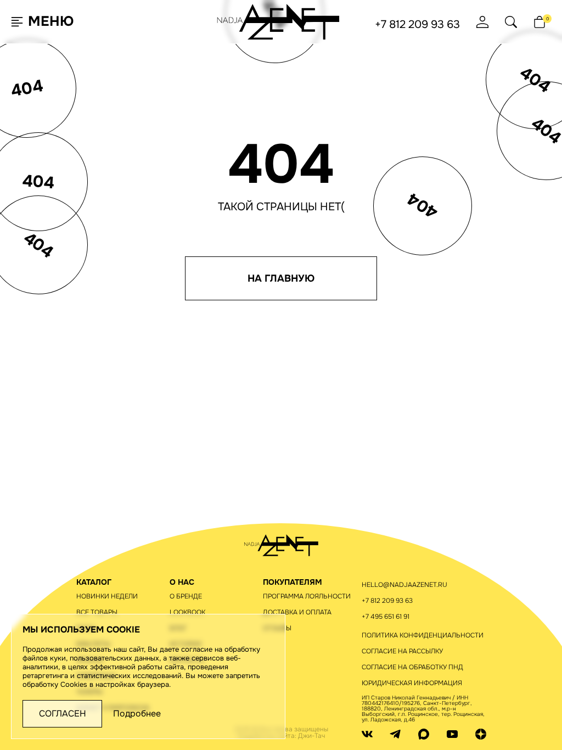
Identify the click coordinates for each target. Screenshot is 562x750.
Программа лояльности (307, 596)
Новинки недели (107, 596)
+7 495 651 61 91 (385, 616)
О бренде (186, 596)
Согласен (62, 713)
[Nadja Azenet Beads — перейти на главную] (278, 21)
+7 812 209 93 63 (417, 24)
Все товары (96, 612)
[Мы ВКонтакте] (367, 733)
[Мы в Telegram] (395, 733)
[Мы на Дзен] (480, 733)
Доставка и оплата (297, 612)
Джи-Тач (311, 735)
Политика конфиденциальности (423, 635)
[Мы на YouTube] (452, 733)
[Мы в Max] (423, 733)
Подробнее (137, 713)
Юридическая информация (412, 683)
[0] (539, 22)
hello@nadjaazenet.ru (404, 584)
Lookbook (187, 612)
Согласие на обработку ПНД (412, 667)
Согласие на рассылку (402, 651)
